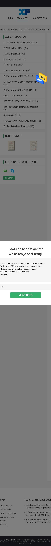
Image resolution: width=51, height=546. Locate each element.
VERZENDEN (26, 295)
